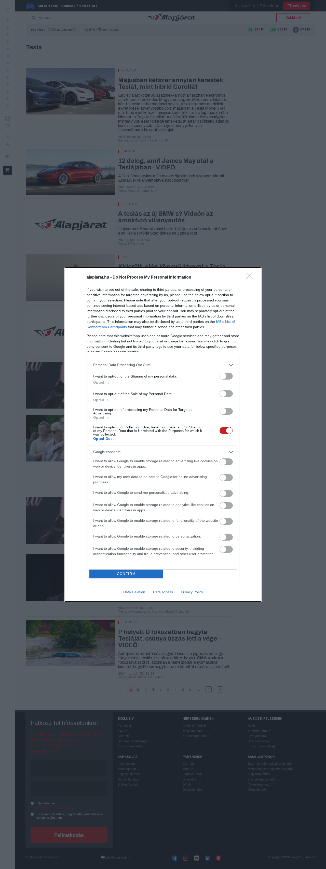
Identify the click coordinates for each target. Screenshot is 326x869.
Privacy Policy (192, 592)
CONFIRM (126, 574)
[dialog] (163, 435)
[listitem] (163, 365)
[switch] (226, 376)
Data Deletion (134, 592)
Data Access (163, 592)
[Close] (251, 277)
